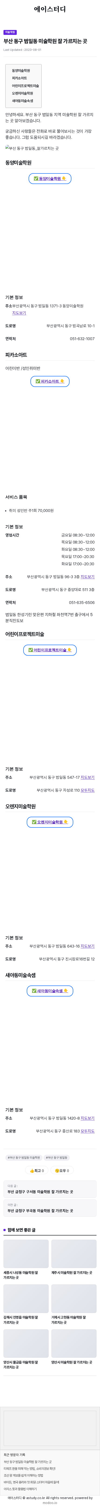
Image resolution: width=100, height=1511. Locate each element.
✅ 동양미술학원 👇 (50, 178)
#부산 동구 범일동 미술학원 (24, 1157)
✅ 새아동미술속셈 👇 (50, 991)
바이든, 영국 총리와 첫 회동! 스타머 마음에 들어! (31, 1482)
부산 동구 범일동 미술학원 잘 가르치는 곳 (27, 1462)
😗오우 (62, 1171)
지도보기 (19, 313)
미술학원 (10, 32)
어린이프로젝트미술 (25, 86)
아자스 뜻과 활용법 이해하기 (20, 1489)
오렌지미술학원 (22, 93)
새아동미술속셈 (22, 101)
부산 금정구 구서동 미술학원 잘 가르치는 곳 (40, 1192)
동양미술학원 (21, 71)
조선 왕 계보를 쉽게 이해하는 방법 (23, 1475)
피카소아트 (19, 78)
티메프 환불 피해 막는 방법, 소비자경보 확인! (29, 1469)
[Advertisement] (50, 241)
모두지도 (88, 790)
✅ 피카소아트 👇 (50, 381)
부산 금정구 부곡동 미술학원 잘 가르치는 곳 (40, 1211)
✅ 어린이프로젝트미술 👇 (50, 650)
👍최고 (37, 1171)
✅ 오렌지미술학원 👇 (50, 822)
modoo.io (50, 1503)
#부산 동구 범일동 (56, 1157)
